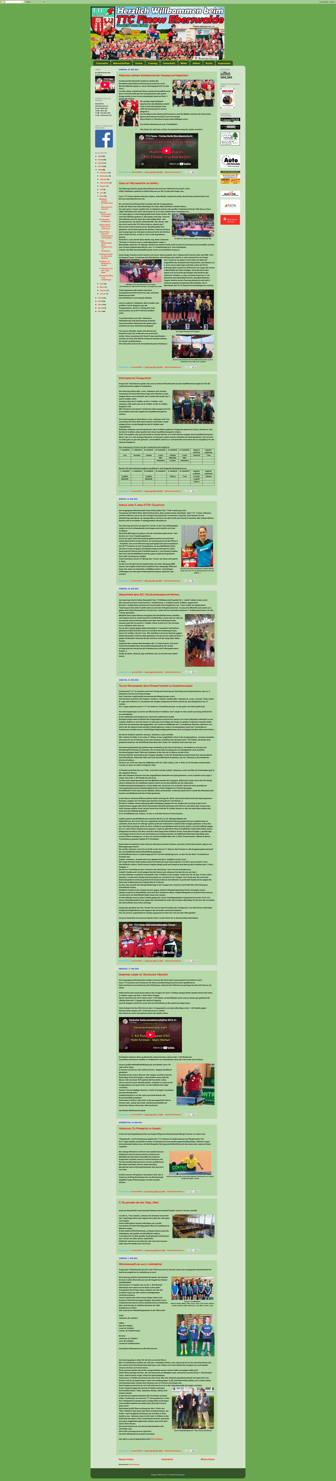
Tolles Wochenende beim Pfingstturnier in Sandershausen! (156, 685)
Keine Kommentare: (173, 172)
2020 (100, 156)
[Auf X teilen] (191, 172)
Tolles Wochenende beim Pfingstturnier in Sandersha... (105, 246)
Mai (101, 196)
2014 (100, 301)
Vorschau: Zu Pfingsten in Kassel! (140, 1128)
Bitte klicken (156, 1439)
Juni (102, 193)
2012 (100, 308)
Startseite (102, 63)
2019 (100, 160)
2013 (100, 305)
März (102, 287)
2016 (100, 170)
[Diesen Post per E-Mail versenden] (186, 172)
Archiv (209, 63)
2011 (100, 311)
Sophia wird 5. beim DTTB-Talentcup (141, 505)
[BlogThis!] (188, 172)
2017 (100, 166)
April (102, 284)
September (104, 183)
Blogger (181, 1475)
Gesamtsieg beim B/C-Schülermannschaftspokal (149, 594)
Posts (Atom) (133, 1464)
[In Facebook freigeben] (193, 172)
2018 (100, 163)
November (104, 176)
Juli (101, 189)
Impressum (224, 63)
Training (152, 63)
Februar (103, 290)
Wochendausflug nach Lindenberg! (140, 1264)
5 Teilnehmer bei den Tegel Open (139, 1202)
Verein (138, 63)
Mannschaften (121, 63)
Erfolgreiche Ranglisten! (135, 378)
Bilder (184, 63)
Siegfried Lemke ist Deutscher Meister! (143, 974)
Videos (196, 63)
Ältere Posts (208, 1459)
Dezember (104, 173)
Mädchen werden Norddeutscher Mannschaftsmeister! (153, 75)
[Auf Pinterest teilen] (196, 172)
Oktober (103, 179)
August (103, 186)
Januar (103, 294)
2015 (100, 298)
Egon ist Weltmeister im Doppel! (139, 183)
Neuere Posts (126, 1459)
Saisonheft (169, 63)
